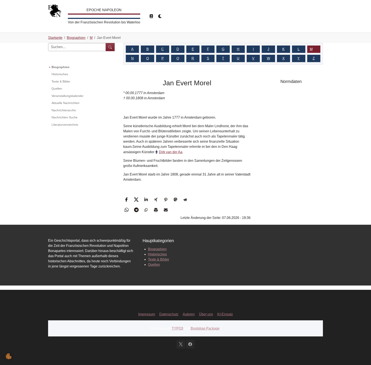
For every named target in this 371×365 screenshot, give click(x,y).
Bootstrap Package (205, 328)
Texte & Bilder (158, 259)
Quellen (154, 264)
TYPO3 (177, 328)
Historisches (157, 254)
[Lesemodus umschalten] (151, 16)
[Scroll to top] (361, 355)
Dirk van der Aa (170, 152)
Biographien (157, 249)
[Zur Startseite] (54, 12)
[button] (127, 199)
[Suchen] (110, 47)
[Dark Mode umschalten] (160, 16)
